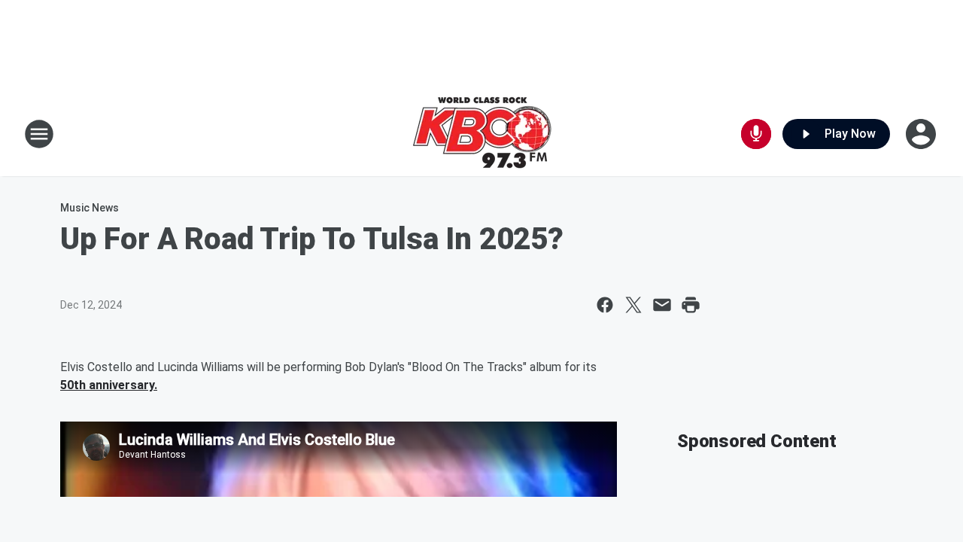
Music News (89, 208)
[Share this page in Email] (662, 304)
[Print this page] (690, 304)
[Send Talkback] (756, 134)
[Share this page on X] (633, 304)
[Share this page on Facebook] (604, 304)
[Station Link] (482, 134)
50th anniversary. (108, 385)
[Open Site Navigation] (39, 134)
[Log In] (922, 134)
